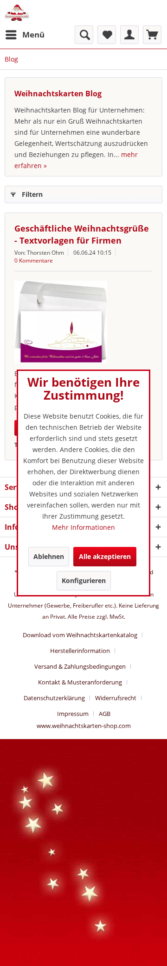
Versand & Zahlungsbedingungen (80, 666)
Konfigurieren (84, 580)
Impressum (73, 713)
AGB (104, 713)
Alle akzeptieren (105, 556)
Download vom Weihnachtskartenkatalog (80, 635)
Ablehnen (48, 556)
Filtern (32, 194)
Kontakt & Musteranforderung (80, 682)
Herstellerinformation (80, 650)
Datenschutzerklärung (54, 698)
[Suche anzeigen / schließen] (84, 34)
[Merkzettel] (106, 34)
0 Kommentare (33, 260)
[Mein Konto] (129, 34)
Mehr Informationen (83, 527)
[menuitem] (24, 34)
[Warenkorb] (152, 34)
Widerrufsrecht (115, 698)
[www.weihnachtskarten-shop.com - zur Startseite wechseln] (17, 13)
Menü (33, 34)
